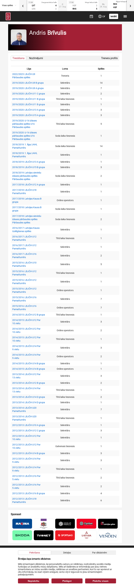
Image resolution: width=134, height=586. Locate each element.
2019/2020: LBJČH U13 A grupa (28, 109)
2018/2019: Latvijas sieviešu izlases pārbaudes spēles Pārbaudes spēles (26, 175)
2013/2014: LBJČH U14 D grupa (28, 397)
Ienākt (113, 16)
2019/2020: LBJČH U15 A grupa (28, 115)
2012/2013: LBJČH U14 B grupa (28, 453)
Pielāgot (67, 581)
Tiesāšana (18, 58)
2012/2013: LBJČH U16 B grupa (28, 493)
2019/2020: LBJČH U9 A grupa (28, 88)
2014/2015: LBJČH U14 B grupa (28, 363)
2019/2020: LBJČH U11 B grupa (28, 99)
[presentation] (22, 5)
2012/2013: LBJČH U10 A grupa (28, 425)
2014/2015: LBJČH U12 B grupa (28, 314)
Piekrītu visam (100, 581)
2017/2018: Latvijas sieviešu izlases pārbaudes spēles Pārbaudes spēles (26, 219)
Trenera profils (109, 58)
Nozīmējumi (36, 58)
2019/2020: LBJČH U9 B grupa (28, 82)
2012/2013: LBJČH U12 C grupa (28, 430)
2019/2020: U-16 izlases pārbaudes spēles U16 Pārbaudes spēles (24, 123)
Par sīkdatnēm (99, 552)
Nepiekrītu (33, 581)
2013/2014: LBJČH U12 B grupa (28, 383)
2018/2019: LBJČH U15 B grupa (28, 167)
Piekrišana (34, 552)
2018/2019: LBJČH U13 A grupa (28, 162)
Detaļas (67, 552)
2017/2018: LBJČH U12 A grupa (28, 184)
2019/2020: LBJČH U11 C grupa (28, 93)
